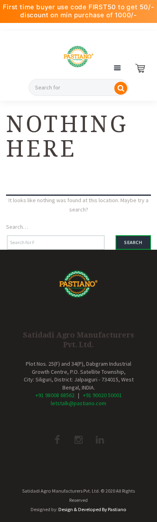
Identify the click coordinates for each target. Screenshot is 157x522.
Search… (17, 226)
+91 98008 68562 (54, 395)
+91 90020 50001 (102, 395)
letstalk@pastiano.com (78, 403)
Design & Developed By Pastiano (92, 509)
